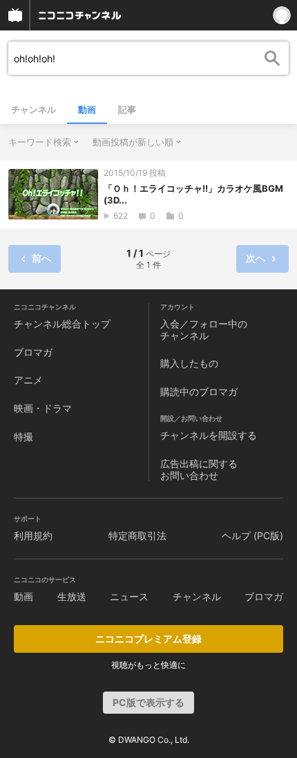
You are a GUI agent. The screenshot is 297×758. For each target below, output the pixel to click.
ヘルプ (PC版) (252, 535)
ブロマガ (33, 352)
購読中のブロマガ (199, 391)
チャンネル (33, 109)
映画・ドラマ (43, 408)
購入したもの (189, 363)
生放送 (71, 596)
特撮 (23, 436)
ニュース (129, 596)
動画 (87, 109)
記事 (127, 109)
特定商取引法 (137, 535)
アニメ (28, 380)
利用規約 (33, 535)
